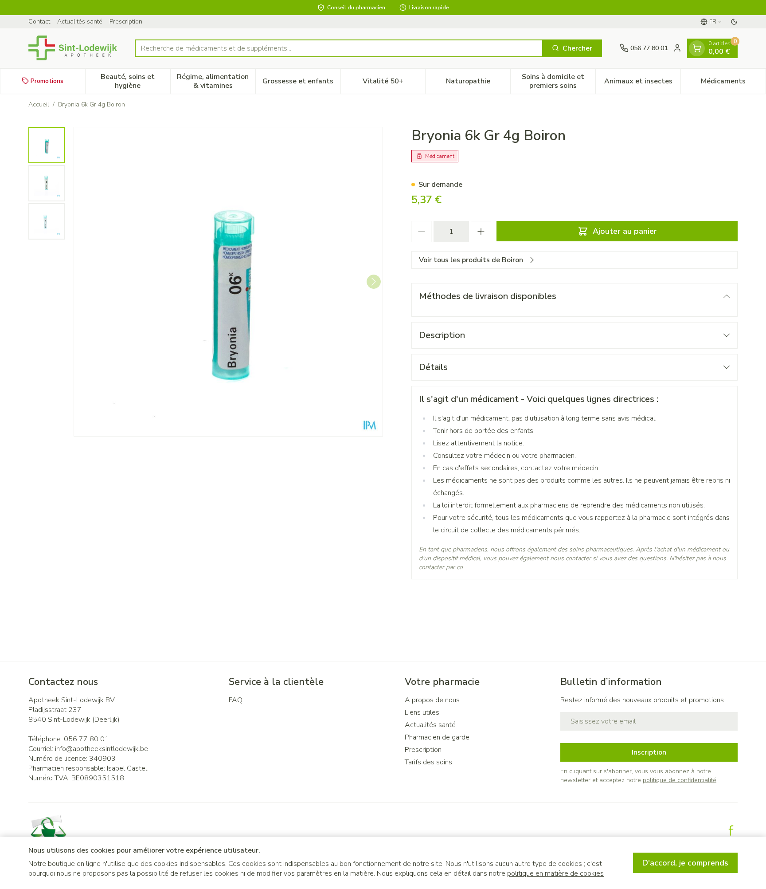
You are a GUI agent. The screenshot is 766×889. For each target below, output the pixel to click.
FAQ (235, 700)
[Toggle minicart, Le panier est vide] (697, 48)
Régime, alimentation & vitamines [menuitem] (216, 80)
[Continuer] (374, 282)
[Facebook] (731, 830)
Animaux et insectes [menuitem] (642, 83)
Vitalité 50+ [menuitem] (394, 83)
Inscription (649, 752)
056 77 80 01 (86, 739)
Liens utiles (422, 712)
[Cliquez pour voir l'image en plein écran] (228, 281)
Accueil (38, 104)
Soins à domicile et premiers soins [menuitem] (558, 80)
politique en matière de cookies (555, 873)
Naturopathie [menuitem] (478, 83)
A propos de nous (432, 700)
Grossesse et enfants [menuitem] (301, 83)
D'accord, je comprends (685, 863)
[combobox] (339, 48)
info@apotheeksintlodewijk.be (101, 749)
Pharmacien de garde (437, 737)
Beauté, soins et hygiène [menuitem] (135, 80)
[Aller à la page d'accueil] (72, 47)
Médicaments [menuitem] (733, 83)
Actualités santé (79, 21)
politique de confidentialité (679, 780)
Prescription (125, 21)
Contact (39, 21)
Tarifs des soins (428, 762)
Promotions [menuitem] (47, 80)
